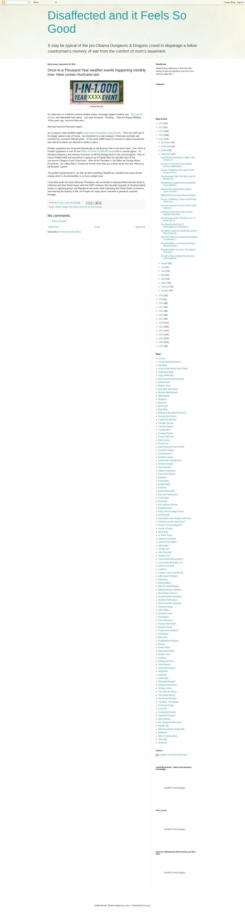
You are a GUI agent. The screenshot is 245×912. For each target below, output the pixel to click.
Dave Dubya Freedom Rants (171, 447)
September (166, 154)
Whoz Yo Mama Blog (167, 736)
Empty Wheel (164, 484)
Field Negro (163, 498)
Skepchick (163, 671)
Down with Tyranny (167, 474)
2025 (161, 127)
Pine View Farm (165, 620)
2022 (161, 139)
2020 (161, 299)
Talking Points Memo (167, 685)
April (163, 279)
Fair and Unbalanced (168, 494)
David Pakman (165, 453)
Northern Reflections (167, 600)
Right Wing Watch (166, 651)
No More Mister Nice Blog (170, 596)
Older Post (140, 227)
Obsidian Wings (165, 607)
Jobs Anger (163, 545)
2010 (161, 334)
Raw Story (163, 637)
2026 (161, 123)
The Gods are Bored (167, 692)
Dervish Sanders (166, 464)
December (166, 142)
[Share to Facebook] (97, 203)
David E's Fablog (166, 450)
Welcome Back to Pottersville (171, 729)
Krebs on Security (166, 566)
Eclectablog (163, 481)
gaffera (127, 905)
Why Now (162, 739)
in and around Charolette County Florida (101, 133)
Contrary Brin (164, 430)
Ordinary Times (165, 613)
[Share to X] (94, 203)
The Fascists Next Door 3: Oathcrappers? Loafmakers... (175, 225)
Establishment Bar (166, 491)
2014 (161, 319)
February (165, 287)
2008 (161, 342)
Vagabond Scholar (166, 715)
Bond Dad (163, 406)
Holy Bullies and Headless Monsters (174, 518)
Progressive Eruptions (168, 630)
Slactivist (162, 675)
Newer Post (53, 227)
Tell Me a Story (165, 688)
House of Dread (165, 528)
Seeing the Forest (166, 661)
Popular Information (167, 624)
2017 (161, 307)
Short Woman (164, 664)
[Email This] (87, 203)
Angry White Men (166, 375)
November (166, 146)
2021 (161, 295)
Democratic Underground (169, 460)
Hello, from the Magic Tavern (171, 511)
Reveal (161, 644)
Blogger (146, 905)
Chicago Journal (165, 423)
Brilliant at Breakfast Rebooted (172, 413)
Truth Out (162, 709)
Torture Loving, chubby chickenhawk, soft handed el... (177, 257)
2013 (161, 323)
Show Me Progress (167, 668)
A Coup (161, 358)
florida (75, 207)
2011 (161, 330)
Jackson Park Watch (167, 542)
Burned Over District (167, 416)
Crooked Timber (165, 433)
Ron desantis (96, 207)
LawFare (162, 569)
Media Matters (164, 583)
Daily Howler (164, 440)
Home (97, 227)
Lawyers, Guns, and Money (170, 573)
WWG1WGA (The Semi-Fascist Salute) (178, 195)
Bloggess (162, 399)
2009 (161, 338)
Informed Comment (167, 539)
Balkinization (164, 382)
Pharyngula (163, 617)
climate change (61, 207)
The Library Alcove (166, 695)
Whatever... (163, 732)
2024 (161, 131)
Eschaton (162, 488)
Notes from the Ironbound (169, 603)
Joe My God (163, 549)
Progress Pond (165, 627)
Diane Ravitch (164, 467)
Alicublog (162, 365)
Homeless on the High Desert (171, 522)
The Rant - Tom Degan (168, 702)
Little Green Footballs (168, 576)
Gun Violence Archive (168, 505)
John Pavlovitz (165, 552)
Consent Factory (165, 426)
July (163, 267)
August (164, 263)
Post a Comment (59, 221)
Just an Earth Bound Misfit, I (170, 559)
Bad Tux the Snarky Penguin (171, 379)
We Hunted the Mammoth (169, 722)
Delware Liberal (165, 457)
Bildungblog (163, 396)
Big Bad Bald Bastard (168, 392)
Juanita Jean (164, 556)
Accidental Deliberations (169, 362)
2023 (161, 135)
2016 (161, 311)
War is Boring (164, 719)
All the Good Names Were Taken (173, 368)
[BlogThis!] (90, 203)
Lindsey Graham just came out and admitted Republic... (176, 213)
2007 (161, 346)
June (163, 271)
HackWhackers (165, 508)
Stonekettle (163, 678)
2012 (161, 327)
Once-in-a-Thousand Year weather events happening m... (176, 165)
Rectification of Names (168, 641)
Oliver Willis (163, 610)
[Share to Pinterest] (100, 203)
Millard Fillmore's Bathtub (169, 590)
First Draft (162, 501)
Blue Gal (162, 402)
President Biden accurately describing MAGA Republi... (178, 244)
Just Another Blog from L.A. (170, 562)
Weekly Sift (163, 726)
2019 (161, 303)
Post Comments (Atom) (70, 232)
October (165, 150)
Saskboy (162, 658)
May (163, 275)
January (165, 290)
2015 (161, 315)
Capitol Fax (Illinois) (167, 419)
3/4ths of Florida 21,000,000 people (98, 151)
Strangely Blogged (166, 681)
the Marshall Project (167, 698)
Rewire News (164, 647)
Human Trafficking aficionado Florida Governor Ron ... (177, 171)
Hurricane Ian (84, 207)
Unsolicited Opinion (167, 712)
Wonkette (162, 743)
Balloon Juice (164, 385)
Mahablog (163, 579)
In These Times (165, 535)
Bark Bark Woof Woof (168, 389)
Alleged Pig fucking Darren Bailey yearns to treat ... (176, 190)
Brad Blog (162, 409)
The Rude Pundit (166, 705)
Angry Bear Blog (165, 372)
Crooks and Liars (166, 436)
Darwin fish (163, 443)
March (164, 283)
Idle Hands (163, 532)
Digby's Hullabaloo (167, 471)
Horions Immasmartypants (170, 525)
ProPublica (163, 634)
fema (70, 207)
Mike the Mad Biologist (168, 586)
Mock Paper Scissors (167, 593)
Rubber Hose (164, 654)
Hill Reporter (164, 515)
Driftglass (162, 477)
